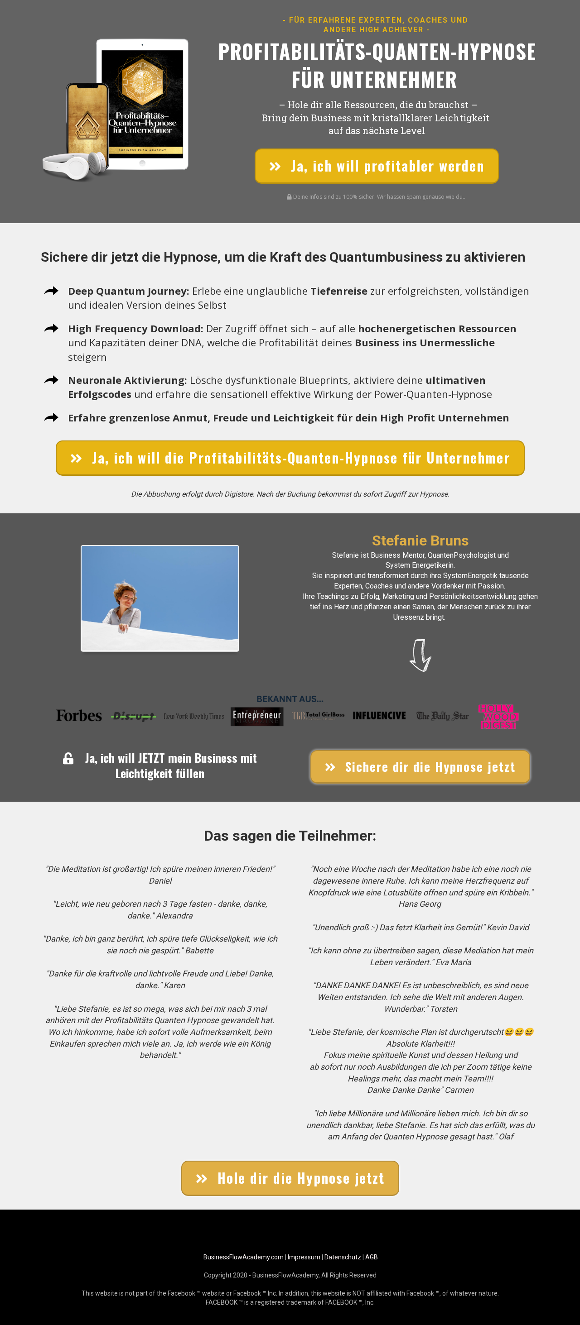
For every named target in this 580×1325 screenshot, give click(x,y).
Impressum (304, 1257)
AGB (371, 1257)
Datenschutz (342, 1257)
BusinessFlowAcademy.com (243, 1257)
